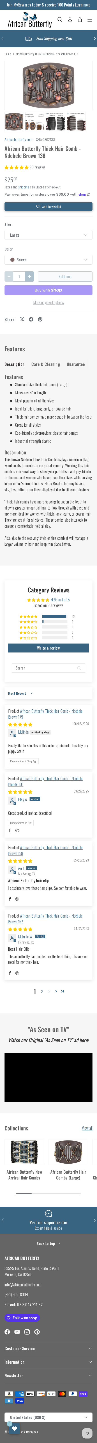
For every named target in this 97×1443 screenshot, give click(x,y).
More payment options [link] (48, 302)
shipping (23, 187)
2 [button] (42, 991)
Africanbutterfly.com (18, 139)
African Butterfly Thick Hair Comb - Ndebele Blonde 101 (45, 781)
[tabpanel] (48, 460)
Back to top (46, 1243)
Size (8, 224)
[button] (80, 20)
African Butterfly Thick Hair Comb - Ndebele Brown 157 (45, 918)
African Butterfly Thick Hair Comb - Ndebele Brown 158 (45, 850)
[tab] (15, 364)
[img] (20, 724)
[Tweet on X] (22, 319)
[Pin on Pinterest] (40, 319)
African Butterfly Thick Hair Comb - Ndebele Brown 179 (45, 713)
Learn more (82, 5)
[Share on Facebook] (31, 319)
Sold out (65, 276)
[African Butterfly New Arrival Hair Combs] (24, 1152)
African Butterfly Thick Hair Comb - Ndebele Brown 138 (47, 54)
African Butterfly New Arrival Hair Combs (24, 1175)
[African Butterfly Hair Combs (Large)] (68, 1152)
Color (9, 249)
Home (8, 54)
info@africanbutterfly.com (23, 1284)
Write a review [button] (48, 648)
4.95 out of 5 (60, 600)
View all (87, 1128)
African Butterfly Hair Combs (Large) (68, 1175)
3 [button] (49, 991)
